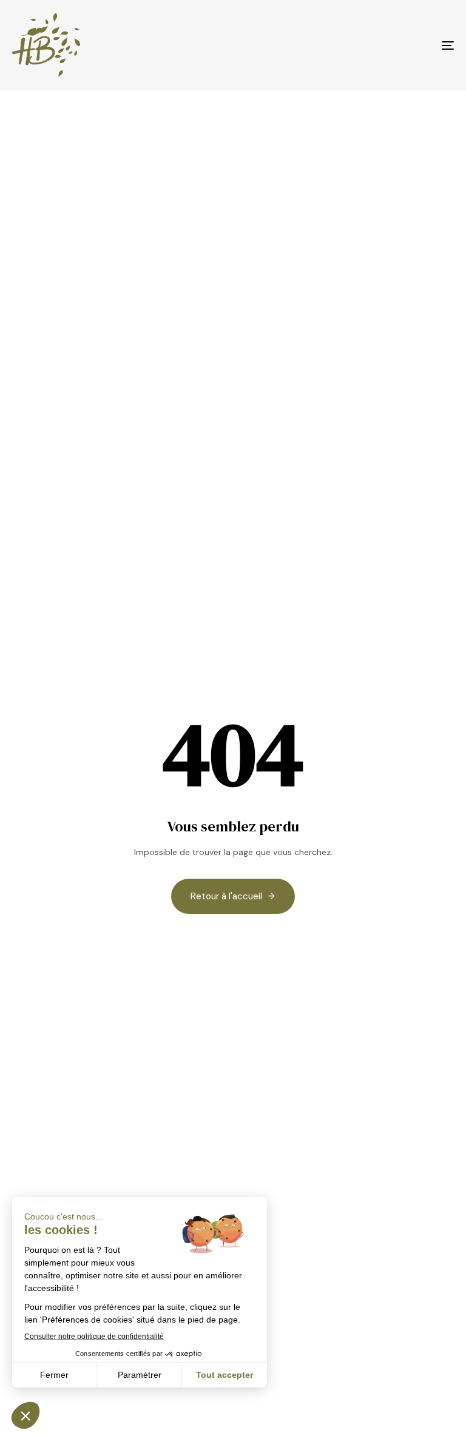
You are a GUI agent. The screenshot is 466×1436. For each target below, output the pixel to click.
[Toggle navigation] (380, 45)
